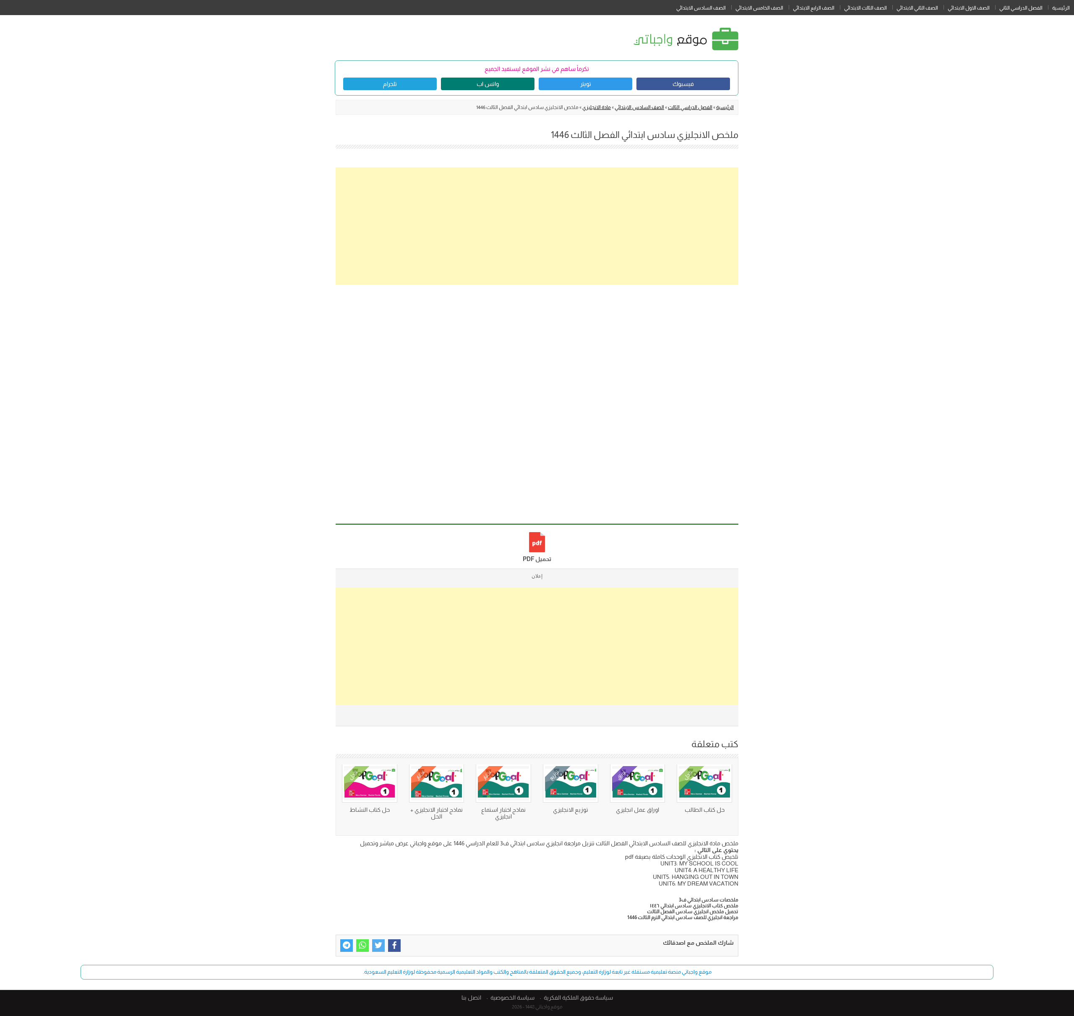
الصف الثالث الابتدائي (865, 8)
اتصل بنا (471, 997)
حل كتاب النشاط (369, 809)
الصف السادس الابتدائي (701, 8)
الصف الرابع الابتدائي (813, 8)
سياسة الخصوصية (512, 997)
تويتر (585, 84)
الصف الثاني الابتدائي (917, 8)
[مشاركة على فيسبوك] (394, 945)
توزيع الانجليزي (570, 809)
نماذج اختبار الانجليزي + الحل (436, 813)
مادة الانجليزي (596, 107)
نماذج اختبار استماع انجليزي (503, 813)
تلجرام (390, 84)
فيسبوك (683, 84)
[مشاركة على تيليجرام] (346, 945)
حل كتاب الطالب (705, 809)
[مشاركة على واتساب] (362, 945)
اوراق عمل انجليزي (637, 809)
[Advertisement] (537, 226)
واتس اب (488, 84)
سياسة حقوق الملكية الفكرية (578, 997)
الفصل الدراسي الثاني (1021, 8)
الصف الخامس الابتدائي (759, 8)
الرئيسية (1061, 8)
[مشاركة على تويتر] (378, 945)
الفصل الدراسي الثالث (690, 107)
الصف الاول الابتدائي (969, 8)
